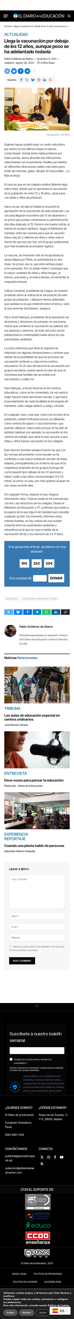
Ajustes (42, 1312)
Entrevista (15, 773)
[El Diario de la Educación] (38, 16)
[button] (37, 1006)
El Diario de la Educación (19, 1115)
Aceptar (10, 1312)
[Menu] (5, 16)
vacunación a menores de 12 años (39, 598)
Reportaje (15, 838)
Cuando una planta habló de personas (34, 846)
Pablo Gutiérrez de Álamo (18, 58)
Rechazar (26, 1312)
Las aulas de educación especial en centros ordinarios (32, 717)
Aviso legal (19, 1274)
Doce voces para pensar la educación (34, 780)
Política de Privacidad (48, 1274)
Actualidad (16, 35)
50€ (49, 563)
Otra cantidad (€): (20, 578)
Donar (56, 578)
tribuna (12, 708)
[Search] (69, 16)
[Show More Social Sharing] (34, 71)
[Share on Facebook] (21, 71)
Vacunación (12, 598)
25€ (36, 563)
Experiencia (16, 834)
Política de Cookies (25, 1282)
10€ (24, 563)
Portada (7, 26)
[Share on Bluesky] (14, 71)
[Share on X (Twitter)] (7, 71)
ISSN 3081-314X (14, 1134)
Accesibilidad (52, 1282)
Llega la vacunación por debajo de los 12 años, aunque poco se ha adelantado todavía (36, 46)
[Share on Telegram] (27, 71)
